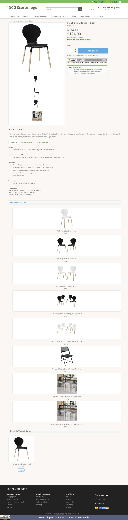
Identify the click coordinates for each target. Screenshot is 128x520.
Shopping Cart (11, 497)
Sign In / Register (12, 499)
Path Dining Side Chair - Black (21, 464)
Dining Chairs (28, 21)
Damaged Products (42, 499)
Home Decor (98, 16)
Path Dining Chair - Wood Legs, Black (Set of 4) (67, 314)
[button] (64, 517)
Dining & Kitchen (40, 16)
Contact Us (10, 505)
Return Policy (40, 497)
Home (10, 21)
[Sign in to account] (119, 1)
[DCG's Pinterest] (104, 499)
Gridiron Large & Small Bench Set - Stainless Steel (67, 424)
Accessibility (69, 505)
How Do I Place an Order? (15, 502)
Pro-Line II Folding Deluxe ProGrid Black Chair (67, 369)
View (21, 470)
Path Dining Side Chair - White (66, 231)
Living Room (14, 16)
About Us (69, 497)
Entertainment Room (59, 16)
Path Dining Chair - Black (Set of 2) (67, 259)
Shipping (39, 505)
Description (14, 142)
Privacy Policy (70, 502)
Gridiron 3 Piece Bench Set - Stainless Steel (67, 397)
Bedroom (26, 16)
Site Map (68, 507)
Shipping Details (42, 142)
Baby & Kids (85, 16)
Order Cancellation (42, 502)
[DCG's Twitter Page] (100, 499)
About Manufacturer (27, 142)
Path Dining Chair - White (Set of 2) (67, 286)
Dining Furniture (18, 21)
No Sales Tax (70, 499)
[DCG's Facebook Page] (96, 499)
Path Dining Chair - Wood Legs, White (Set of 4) (66, 341)
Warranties (10, 507)
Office (74, 16)
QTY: (69, 46)
